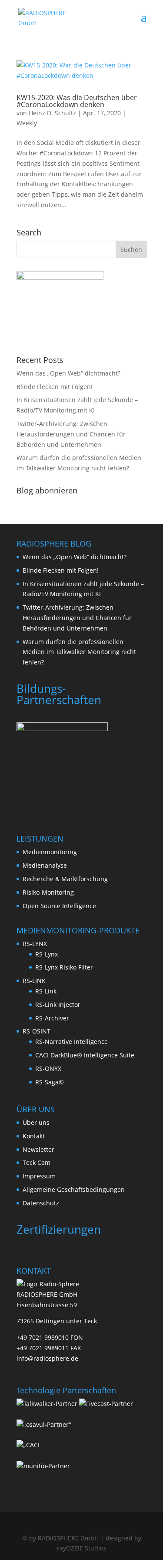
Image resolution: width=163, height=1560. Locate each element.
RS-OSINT (36, 1031)
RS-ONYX (48, 1068)
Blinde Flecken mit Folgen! (55, 386)
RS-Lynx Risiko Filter (64, 967)
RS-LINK (34, 980)
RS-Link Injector (57, 1004)
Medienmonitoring (50, 852)
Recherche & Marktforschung (65, 879)
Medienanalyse (45, 865)
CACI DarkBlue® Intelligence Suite (84, 1055)
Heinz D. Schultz (52, 113)
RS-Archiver (52, 1018)
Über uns (36, 1122)
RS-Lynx (46, 954)
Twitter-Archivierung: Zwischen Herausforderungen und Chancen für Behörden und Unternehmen (71, 434)
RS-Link (46, 991)
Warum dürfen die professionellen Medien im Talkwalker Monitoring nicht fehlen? (79, 652)
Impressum (39, 1176)
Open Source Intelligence (59, 906)
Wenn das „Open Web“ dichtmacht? (68, 373)
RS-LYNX (35, 943)
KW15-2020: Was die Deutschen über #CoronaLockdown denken (77, 101)
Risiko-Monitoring (48, 892)
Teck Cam (36, 1162)
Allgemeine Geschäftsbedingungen (74, 1189)
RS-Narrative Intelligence (71, 1041)
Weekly (27, 123)
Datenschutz (41, 1203)
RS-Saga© (49, 1082)
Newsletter (38, 1149)
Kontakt (34, 1136)
